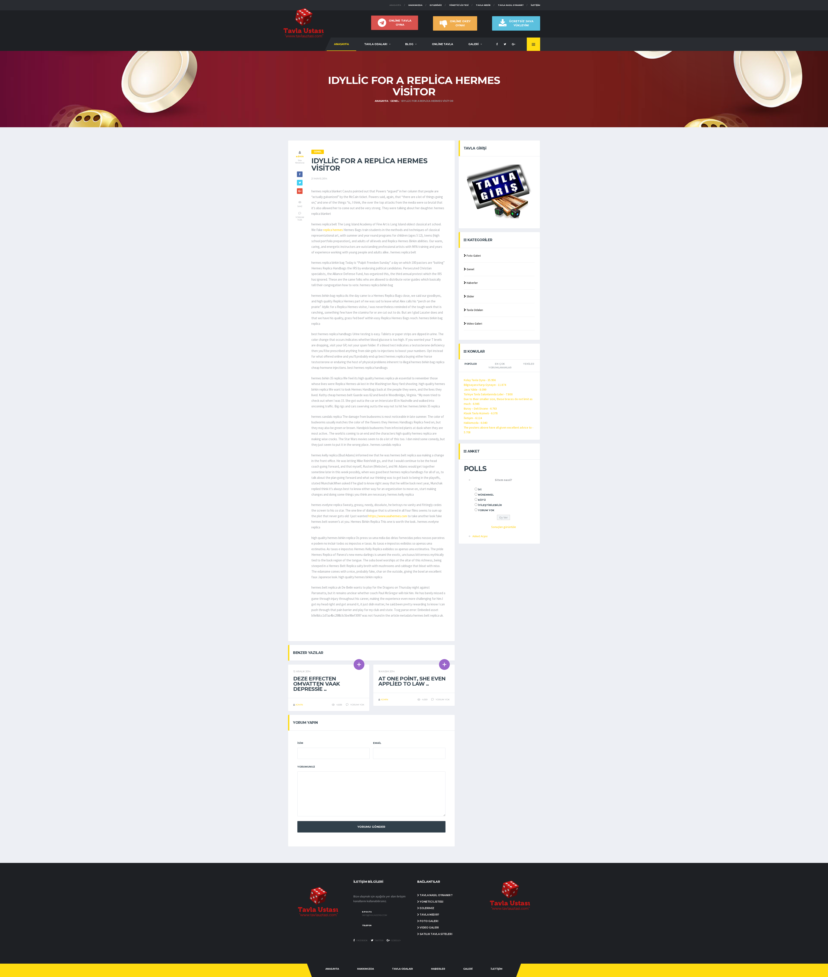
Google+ (396, 940)
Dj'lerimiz (436, 5)
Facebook (362, 940)
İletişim (535, 5)
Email (377, 743)
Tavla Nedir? (429, 914)
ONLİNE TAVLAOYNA (400, 22)
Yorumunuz (306, 766)
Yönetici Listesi (459, 5)
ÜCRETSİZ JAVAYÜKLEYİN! (521, 23)
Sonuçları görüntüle (503, 527)
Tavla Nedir (483, 5)
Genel (394, 100)
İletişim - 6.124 (473, 418)
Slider (470, 296)
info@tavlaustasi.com (374, 915)
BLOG (409, 44)
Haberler (472, 283)
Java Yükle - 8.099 (475, 389)
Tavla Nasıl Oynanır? (511, 5)
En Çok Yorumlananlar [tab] (499, 365)
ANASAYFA (341, 44)
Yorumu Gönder (371, 826)
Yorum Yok (486, 510)
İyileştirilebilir (490, 505)
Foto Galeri (473, 256)
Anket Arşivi (480, 536)
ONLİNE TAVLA (442, 44)
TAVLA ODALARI (375, 44)
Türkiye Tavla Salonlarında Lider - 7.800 (488, 394)
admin (299, 156)
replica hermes (333, 230)
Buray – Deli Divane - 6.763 (480, 408)
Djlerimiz (426, 908)
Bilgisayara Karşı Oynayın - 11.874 (485, 385)
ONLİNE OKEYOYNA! (460, 23)
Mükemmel (486, 494)
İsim (300, 743)
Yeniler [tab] (528, 363)
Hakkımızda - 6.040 (475, 423)
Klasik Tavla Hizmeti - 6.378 (481, 413)
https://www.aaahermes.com (387, 516)
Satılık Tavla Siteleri (435, 934)
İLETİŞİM (496, 968)
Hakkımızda (415, 5)
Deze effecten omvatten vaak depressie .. (316, 683)
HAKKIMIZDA (365, 968)
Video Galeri (474, 323)
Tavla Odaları (474, 310)
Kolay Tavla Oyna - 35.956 (480, 380)
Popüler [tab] (470, 363)
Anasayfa (395, 5)
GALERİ (473, 44)
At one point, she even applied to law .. (411, 681)
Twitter (378, 940)
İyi (479, 489)
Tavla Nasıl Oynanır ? (436, 895)
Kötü (482, 499)
